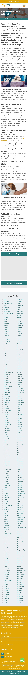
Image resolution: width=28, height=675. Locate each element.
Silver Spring (20, 511)
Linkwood (19, 329)
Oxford (19, 416)
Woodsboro (20, 598)
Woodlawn (20, 596)
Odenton (19, 408)
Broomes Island (8, 386)
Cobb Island (7, 461)
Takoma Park (20, 537)
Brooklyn (6, 384)
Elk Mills (6, 511)
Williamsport (20, 590)
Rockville (19, 477)
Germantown (7, 550)
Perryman (19, 428)
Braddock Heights (8, 372)
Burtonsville (7, 400)
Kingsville (19, 315)
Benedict (6, 347)
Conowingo (7, 475)
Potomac (19, 449)
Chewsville (6, 438)
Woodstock (20, 600)
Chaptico (6, 420)
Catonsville (6, 414)
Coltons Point (7, 469)
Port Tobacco (20, 446)
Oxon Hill (19, 418)
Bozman (6, 370)
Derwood (6, 493)
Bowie (5, 366)
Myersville (19, 382)
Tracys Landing (21, 550)
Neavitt (19, 386)
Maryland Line (20, 352)
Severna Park (20, 503)
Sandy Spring (20, 497)
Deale (5, 489)
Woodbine (7, 18)
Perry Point (20, 426)
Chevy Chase (7, 436)
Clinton (5, 459)
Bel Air (5, 337)
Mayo (18, 356)
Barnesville (6, 331)
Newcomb (19, 398)
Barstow (6, 333)
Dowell (5, 499)
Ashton (5, 321)
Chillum (6, 442)
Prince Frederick (21, 453)
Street (18, 525)
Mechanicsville (21, 360)
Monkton (19, 366)
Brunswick (6, 390)
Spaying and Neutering (7, 644)
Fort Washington (8, 533)
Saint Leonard (20, 491)
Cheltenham (7, 428)
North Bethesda (21, 402)
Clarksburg (6, 451)
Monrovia (19, 368)
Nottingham (20, 406)
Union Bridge (20, 556)
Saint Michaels (21, 493)
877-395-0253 (14, 2)
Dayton (5, 487)
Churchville (6, 446)
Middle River (20, 362)
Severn (19, 501)
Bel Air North (7, 339)
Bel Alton (6, 343)
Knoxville (19, 317)
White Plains (20, 586)
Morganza (19, 374)
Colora (5, 467)
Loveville (19, 337)
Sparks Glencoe (21, 517)
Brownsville (7, 388)
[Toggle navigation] (24, 5)
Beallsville (6, 335)
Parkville (19, 422)
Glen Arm (6, 552)
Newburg (19, 396)
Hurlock (6, 596)
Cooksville (6, 477)
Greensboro (7, 570)
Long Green (20, 333)
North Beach (20, 400)
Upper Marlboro (21, 562)
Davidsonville (7, 485)
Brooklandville (7, 382)
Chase (5, 426)
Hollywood (6, 588)
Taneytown (20, 539)
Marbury (19, 347)
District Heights (7, 497)
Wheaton (19, 580)
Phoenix (19, 432)
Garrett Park (7, 548)
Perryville (19, 430)
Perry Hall (19, 424)
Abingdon (6, 307)
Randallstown (20, 461)
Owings (19, 412)
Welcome (19, 572)
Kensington (20, 313)
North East (20, 404)
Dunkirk (6, 503)
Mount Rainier (20, 378)
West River (20, 576)
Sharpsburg (20, 507)
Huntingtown (7, 594)
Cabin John (7, 406)
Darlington (6, 483)
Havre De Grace (8, 580)
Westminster (20, 578)
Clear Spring (7, 455)
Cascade (6, 412)
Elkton (5, 513)
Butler (5, 404)
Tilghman (19, 546)
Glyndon (6, 564)
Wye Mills (19, 602)
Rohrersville (20, 481)
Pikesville (19, 434)
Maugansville (20, 354)
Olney (18, 410)
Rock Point (20, 475)
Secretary (19, 499)
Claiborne (6, 449)
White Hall (19, 582)
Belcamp (6, 345)
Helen (5, 582)
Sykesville (19, 535)
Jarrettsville (20, 305)
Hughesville (7, 590)
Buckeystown (7, 396)
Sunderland (20, 533)
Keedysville (20, 311)
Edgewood (6, 509)
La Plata (19, 319)
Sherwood (19, 509)
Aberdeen (6, 301)
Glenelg (6, 558)
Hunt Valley (7, 592)
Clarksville (6, 453)
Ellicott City (6, 515)
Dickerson (6, 495)
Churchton (6, 444)
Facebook (16, 673)
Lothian (19, 335)
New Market (20, 388)
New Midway (20, 390)
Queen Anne (20, 457)
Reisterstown (20, 463)
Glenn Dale (6, 560)
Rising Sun (20, 471)
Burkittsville (7, 398)
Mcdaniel (19, 358)
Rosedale (19, 483)
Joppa (18, 309)
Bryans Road (7, 392)
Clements (6, 457)
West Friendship (21, 574)
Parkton (19, 420)
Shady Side (20, 505)
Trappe (19, 552)
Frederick (6, 535)
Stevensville (20, 523)
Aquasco (6, 319)
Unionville (19, 558)
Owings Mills (20, 414)
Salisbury (19, 495)
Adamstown (7, 311)
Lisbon (19, 331)
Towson (19, 548)
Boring (5, 364)
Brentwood (6, 376)
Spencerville (20, 519)
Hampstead (7, 576)
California (6, 408)
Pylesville (19, 455)
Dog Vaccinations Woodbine (17, 18)
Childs (5, 440)
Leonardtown (20, 323)
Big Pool (6, 358)
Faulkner (6, 523)
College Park (7, 465)
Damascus (6, 481)
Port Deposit (20, 442)
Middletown (20, 364)
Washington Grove (22, 570)
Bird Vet (3, 639)
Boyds (5, 368)
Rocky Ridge (20, 479)
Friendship (6, 539)
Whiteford (19, 588)
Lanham (19, 321)
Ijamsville (6, 602)
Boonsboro (6, 362)
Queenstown (20, 459)
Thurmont (19, 544)
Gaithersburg (7, 544)
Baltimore (6, 329)
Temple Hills (20, 541)
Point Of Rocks (21, 436)
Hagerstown (7, 574)
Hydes (5, 600)
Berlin (5, 352)
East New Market (8, 505)
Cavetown (6, 416)
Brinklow (6, 378)
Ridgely (19, 469)
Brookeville (6, 380)
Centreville (6, 418)
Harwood (6, 578)
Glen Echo (6, 556)
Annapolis (6, 317)
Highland (6, 584)
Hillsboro (6, 586)
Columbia (6, 471)
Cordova (6, 479)
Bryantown (6, 394)
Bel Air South (7, 341)
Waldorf (19, 566)
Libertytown (20, 325)
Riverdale (19, 473)
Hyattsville (6, 598)
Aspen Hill (6, 323)
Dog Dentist (4, 642)
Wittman (19, 592)
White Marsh (20, 584)
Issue (18, 303)
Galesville (6, 546)
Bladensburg (7, 360)
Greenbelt (6, 568)
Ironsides (19, 301)
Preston (19, 451)
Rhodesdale (20, 465)
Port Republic (20, 444)
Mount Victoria (20, 380)
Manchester (20, 345)
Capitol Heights (8, 410)
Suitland (19, 531)
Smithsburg (20, 513)
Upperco (19, 564)
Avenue (6, 325)
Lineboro (19, 327)
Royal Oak (20, 485)
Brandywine (7, 374)
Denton (5, 491)
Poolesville (20, 440)
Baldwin (6, 327)
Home (2, 18)
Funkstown (6, 541)
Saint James (20, 489)
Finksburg (6, 527)
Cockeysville (7, 463)
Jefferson (19, 307)
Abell (5, 299)
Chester (6, 434)
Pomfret (19, 438)
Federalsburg (7, 525)
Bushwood (6, 402)
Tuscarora (19, 554)
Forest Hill (6, 529)
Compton (6, 473)
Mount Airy (20, 376)
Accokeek (6, 309)
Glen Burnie (7, 554)
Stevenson (20, 521)
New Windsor (20, 392)
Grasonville (6, 566)
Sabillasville (20, 487)
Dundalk (6, 501)
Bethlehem (6, 356)
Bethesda (6, 354)
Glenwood (6, 562)
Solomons (19, 515)
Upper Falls (20, 560)
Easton (5, 507)
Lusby (18, 339)
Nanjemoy (19, 384)
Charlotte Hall (7, 424)
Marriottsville (20, 349)
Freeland (6, 537)
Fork (5, 531)
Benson (6, 349)
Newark (19, 394)
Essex (5, 517)
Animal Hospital (5, 636)
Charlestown (7, 422)
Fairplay (6, 519)
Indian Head (20, 299)
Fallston (6, 521)
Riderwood (20, 467)
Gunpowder (7, 572)
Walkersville (20, 568)
